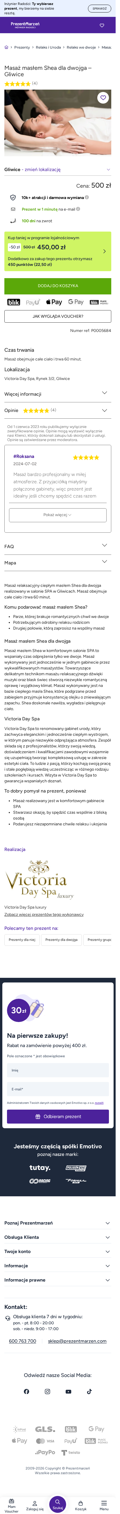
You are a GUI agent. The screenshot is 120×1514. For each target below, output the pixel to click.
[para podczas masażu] (57, 122)
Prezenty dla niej (22, 940)
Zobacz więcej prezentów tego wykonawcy (44, 914)
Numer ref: (80, 330)
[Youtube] (68, 1391)
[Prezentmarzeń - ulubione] (102, 25)
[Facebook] (26, 1391)
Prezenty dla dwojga (61, 940)
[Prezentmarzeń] (25, 25)
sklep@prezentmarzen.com (77, 1341)
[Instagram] (47, 1391)
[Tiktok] (89, 1391)
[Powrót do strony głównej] (6, 47)
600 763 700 (22, 1341)
